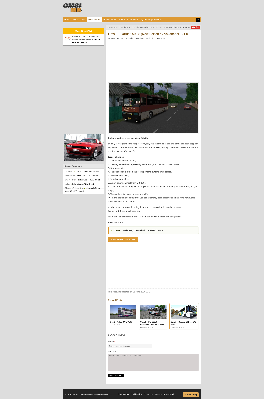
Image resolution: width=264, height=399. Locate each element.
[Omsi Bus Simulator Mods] (72, 7)
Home (67, 19)
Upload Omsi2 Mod (83, 31)
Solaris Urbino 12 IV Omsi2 (89, 180)
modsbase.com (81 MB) (124, 239)
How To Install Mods (128, 19)
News (75, 19)
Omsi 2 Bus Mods (143, 38)
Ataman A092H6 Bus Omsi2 (88, 175)
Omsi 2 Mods (94, 19)
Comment (113, 351)
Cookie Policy (136, 394)
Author (111, 341)
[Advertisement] (84, 89)
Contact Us (148, 394)
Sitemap (158, 394)
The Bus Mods (109, 19)
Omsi (83, 19)
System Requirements (151, 19)
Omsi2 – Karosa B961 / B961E (87, 171)
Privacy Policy (123, 394)
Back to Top (192, 394)
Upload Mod (168, 394)
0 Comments (159, 38)
